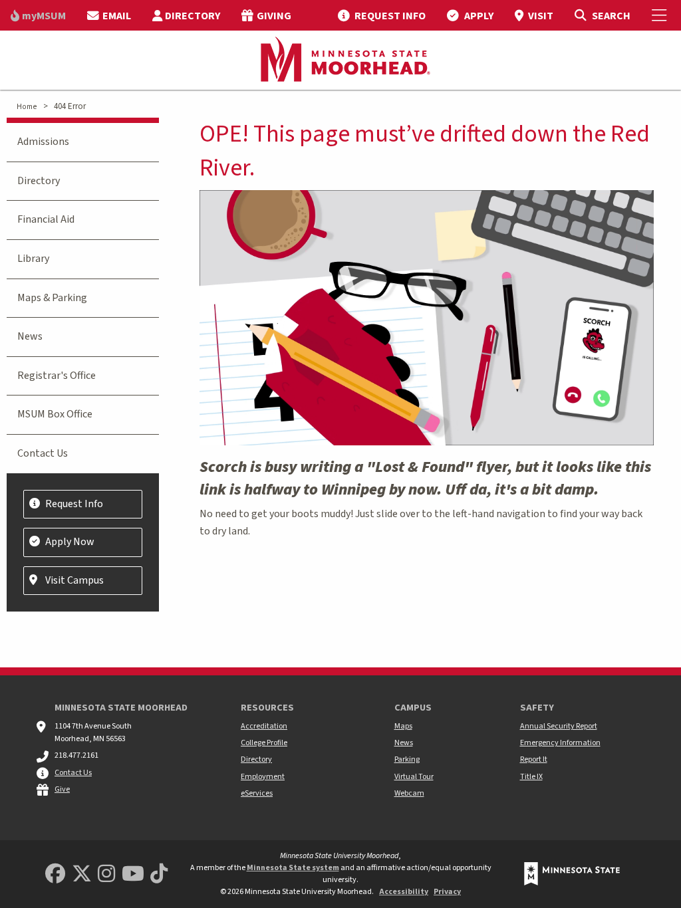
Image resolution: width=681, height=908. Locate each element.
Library (33, 258)
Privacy (447, 891)
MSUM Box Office (54, 414)
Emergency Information (560, 742)
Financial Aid (45, 219)
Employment (263, 776)
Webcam (409, 793)
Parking (407, 759)
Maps (403, 726)
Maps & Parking (52, 297)
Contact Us (42, 453)
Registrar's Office (56, 375)
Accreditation (264, 726)
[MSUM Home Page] (340, 60)
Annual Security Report (558, 726)
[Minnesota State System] (572, 873)
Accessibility (403, 891)
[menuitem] (38, 15)
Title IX (531, 776)
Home (27, 106)
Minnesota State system (293, 867)
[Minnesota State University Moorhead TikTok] (159, 874)
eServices (257, 793)
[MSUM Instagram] (106, 874)
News (30, 336)
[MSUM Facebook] (55, 874)
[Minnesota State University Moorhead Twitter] (82, 874)
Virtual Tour (414, 776)
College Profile (264, 742)
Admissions (43, 141)
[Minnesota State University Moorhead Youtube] (133, 874)
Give (62, 789)
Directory (38, 180)
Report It (533, 759)
